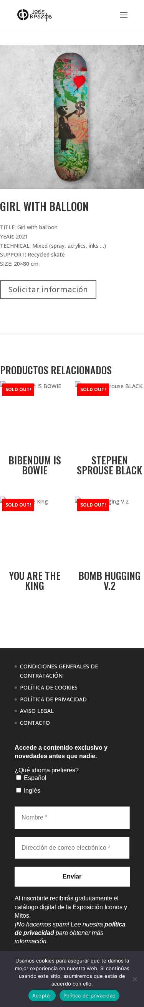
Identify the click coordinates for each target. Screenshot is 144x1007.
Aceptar (42, 995)
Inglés (31, 790)
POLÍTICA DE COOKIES (49, 687)
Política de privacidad (89, 995)
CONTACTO (35, 722)
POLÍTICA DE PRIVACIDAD (53, 699)
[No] (134, 979)
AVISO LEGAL (37, 710)
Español (34, 778)
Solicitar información (48, 289)
